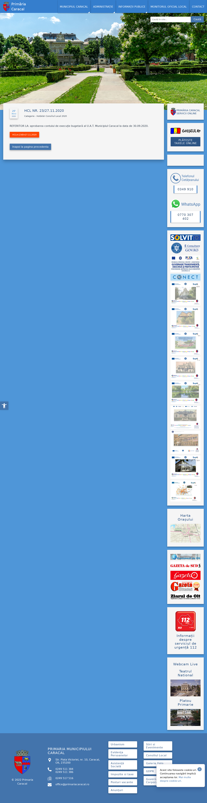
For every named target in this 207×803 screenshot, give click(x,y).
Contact (198, 6)
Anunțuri (117, 790)
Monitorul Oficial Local (169, 6)
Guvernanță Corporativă (154, 781)
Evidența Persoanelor (119, 754)
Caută (197, 19)
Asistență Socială (117, 765)
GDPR (150, 771)
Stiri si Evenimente (154, 746)
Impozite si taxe (122, 774)
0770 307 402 (185, 217)
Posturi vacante (122, 782)
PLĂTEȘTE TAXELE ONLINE (185, 142)
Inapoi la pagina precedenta (30, 146)
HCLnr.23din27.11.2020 (24, 134)
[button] (4, 405)
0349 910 (185, 189)
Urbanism (118, 744)
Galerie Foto (154, 763)
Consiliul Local (156, 755)
